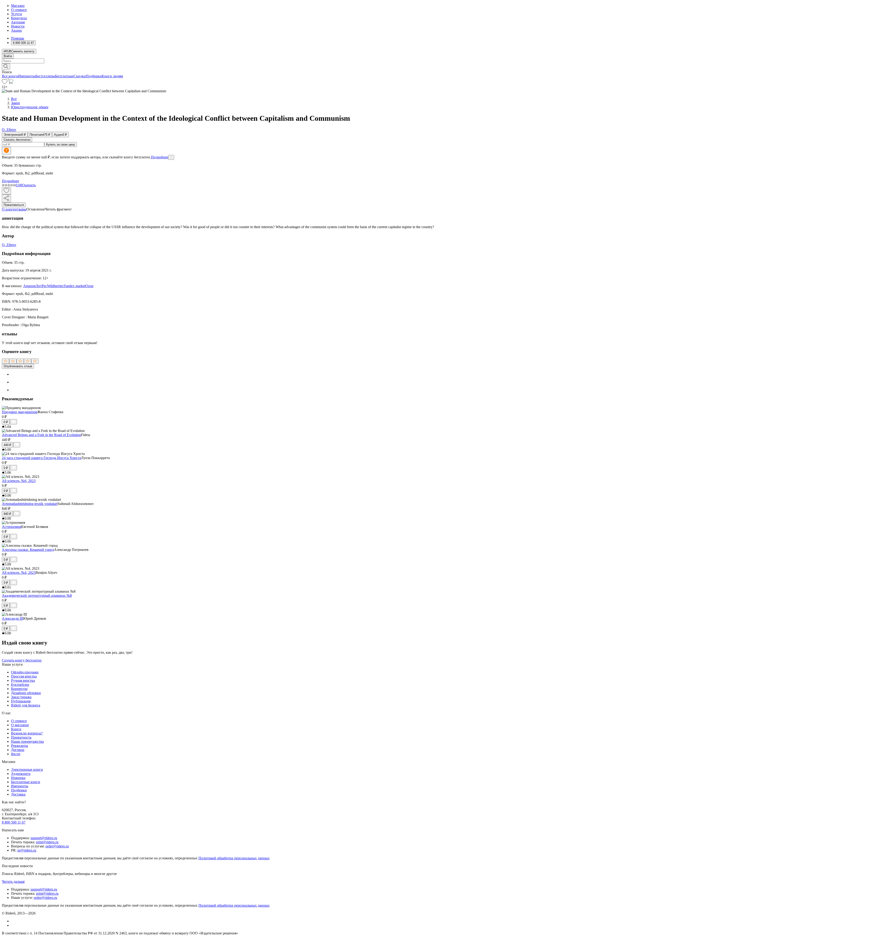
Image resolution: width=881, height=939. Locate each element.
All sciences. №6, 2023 (19, 481)
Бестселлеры (45, 76)
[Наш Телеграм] (13, 925)
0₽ (6, 422)
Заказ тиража (21, 697)
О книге (8, 209)
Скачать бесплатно (17, 139)
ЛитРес (41, 286)
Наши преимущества (27, 741)
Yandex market (74, 286)
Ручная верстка (23, 680)
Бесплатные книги (25, 782)
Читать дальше (13, 881)
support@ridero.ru (44, 838)
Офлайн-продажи (25, 672)
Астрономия (11, 527)
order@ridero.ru (57, 846)
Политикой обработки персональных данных (234, 858)
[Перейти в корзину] (10, 83)
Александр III (12, 618)
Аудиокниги (21, 774)
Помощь (17, 38)
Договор (17, 750)
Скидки (80, 76)
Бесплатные (64, 76)
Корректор (19, 689)
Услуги (16, 14)
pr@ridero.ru (26, 850)
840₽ (7, 514)
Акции (16, 30)
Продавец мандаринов (19, 412)
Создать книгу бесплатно (22, 660)
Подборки (94, 76)
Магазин (18, 6)
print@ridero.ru (47, 842)
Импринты (26, 76)
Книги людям (112, 76)
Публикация (21, 701)
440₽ (7, 445)
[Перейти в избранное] (4, 83)
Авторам (18, 22)
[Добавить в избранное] (6, 190)
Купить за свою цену (60, 144)
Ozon (89, 286)
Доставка (18, 794)
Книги (16, 729)
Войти (8, 56)
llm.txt (15, 754)
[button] (440, 66)
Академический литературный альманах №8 (37, 595)
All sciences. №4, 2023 (19, 573)
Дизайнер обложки (26, 693)
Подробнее (159, 157)
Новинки (18, 778)
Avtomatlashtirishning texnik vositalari (29, 504)
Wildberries (55, 286)
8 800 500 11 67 (13, 822)
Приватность (21, 737)
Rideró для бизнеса (25, 705)
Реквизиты (19, 746)
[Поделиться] (6, 198)
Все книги (10, 76)
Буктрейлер (20, 685)
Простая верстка (24, 676)
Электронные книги (27, 769)
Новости (18, 26)
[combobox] (440, 61)
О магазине (20, 725)
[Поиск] (6, 66)
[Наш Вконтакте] (13, 921)
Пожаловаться (14, 205)
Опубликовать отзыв (18, 366)
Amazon (29, 286)
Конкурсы (19, 18)
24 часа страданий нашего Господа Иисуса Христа (41, 458)
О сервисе (19, 10)
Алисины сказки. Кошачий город (28, 550)
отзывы (20, 209)
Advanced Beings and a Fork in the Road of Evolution (41, 435)
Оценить (29, 185)
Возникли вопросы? (27, 733)
